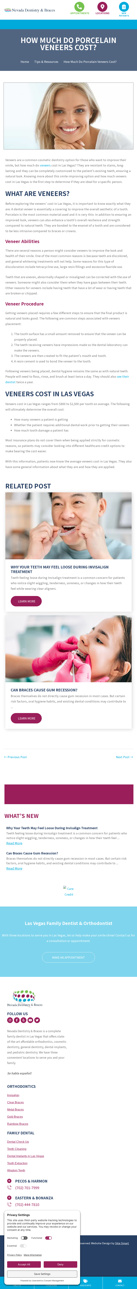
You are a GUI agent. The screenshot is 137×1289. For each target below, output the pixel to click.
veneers (45, 165)
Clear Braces (15, 1102)
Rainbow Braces (17, 1123)
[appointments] (79, 7)
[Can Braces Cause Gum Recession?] (68, 648)
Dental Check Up (18, 1141)
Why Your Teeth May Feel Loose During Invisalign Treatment (60, 569)
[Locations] (102, 7)
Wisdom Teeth (16, 1170)
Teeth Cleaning (16, 1148)
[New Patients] (124, 7)
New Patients (124, 14)
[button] (68, 24)
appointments (79, 13)
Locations (102, 13)
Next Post (124, 757)
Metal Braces (15, 1109)
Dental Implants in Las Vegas (25, 1156)
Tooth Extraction (17, 1163)
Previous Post (15, 757)
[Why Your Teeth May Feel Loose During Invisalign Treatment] (68, 525)
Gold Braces (15, 1116)
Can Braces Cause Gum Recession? (44, 689)
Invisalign (13, 1095)
